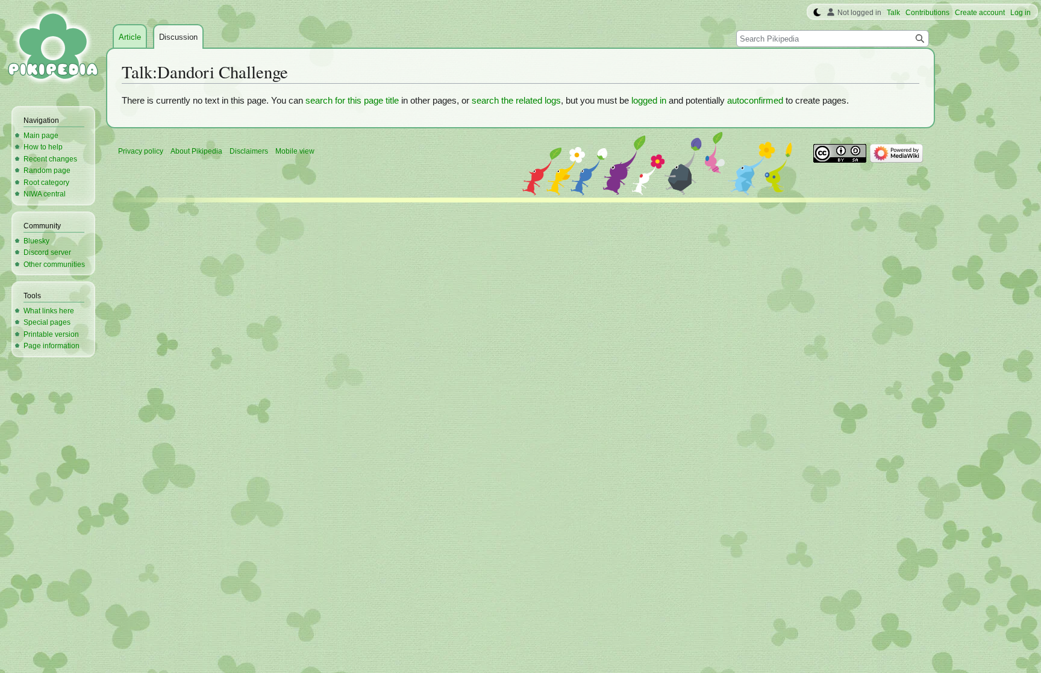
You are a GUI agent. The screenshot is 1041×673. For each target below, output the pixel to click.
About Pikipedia (196, 151)
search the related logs (516, 100)
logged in (648, 100)
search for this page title (352, 100)
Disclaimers (249, 151)
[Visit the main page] (53, 48)
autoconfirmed (755, 100)
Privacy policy (140, 151)
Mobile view (294, 151)
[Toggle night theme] (817, 12)
